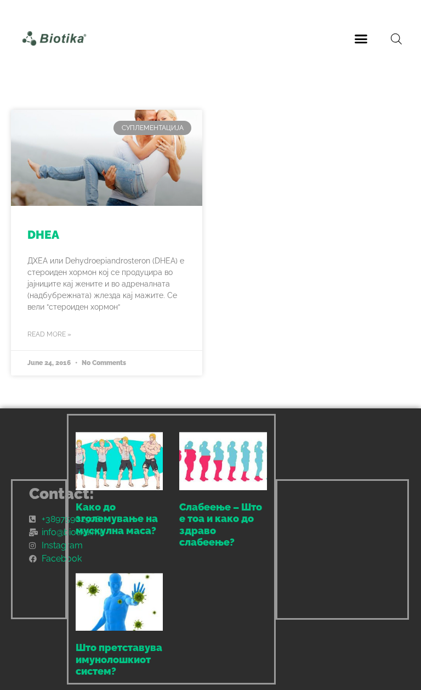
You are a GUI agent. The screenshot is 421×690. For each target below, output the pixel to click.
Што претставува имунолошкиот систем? (119, 659)
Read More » (49, 334)
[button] (361, 38)
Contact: (61, 494)
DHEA (43, 235)
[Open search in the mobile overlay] (396, 38)
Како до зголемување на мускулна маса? (117, 518)
